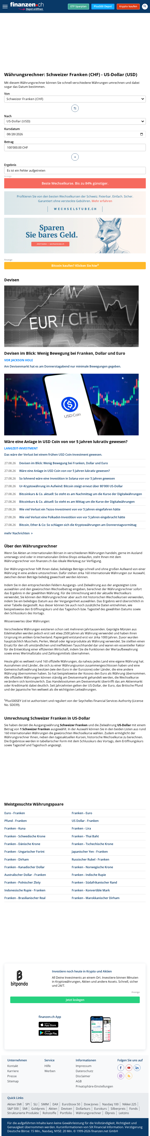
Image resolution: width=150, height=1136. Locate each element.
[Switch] (75, 108)
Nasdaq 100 (110, 1104)
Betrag (9, 142)
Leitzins (124, 1113)
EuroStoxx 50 (71, 1104)
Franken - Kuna (14, 828)
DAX (55, 1104)
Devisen (11, 279)
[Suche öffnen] (145, 6)
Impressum (83, 1066)
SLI (35, 1104)
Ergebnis (10, 165)
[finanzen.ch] (27, 4)
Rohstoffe (49, 1113)
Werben (49, 1071)
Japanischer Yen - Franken (90, 852)
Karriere (13, 1071)
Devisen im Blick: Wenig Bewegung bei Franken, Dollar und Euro (64, 353)
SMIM (45, 1104)
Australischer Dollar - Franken (25, 875)
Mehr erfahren (102, 201)
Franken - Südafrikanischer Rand (94, 882)
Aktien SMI (14, 1104)
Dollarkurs (83, 1109)
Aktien (53, 1109)
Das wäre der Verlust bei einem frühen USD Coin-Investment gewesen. (53, 455)
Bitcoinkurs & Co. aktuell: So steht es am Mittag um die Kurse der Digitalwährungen (77, 502)
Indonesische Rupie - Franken (24, 890)
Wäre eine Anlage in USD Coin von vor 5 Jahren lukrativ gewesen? (66, 441)
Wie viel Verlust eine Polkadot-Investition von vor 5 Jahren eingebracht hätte (72, 517)
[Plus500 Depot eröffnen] (31, 9)
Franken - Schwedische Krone (24, 836)
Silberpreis (118, 1109)
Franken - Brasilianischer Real (24, 898)
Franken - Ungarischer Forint (24, 852)
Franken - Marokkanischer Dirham (95, 898)
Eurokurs (100, 1109)
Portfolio (66, 1113)
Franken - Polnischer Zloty (22, 882)
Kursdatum (12, 129)
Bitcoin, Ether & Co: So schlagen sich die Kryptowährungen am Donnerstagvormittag (77, 525)
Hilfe (47, 1066)
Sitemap (13, 1081)
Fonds (133, 1109)
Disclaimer (83, 1076)
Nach (8, 116)
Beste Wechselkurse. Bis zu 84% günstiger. (75, 183)
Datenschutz (84, 1071)
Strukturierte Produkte (23, 1113)
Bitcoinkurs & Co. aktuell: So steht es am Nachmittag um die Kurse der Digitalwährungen (80, 494)
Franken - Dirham (16, 859)
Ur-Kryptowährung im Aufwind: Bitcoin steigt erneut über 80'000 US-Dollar (71, 486)
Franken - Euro (82, 813)
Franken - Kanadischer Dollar (24, 867)
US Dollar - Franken (85, 821)
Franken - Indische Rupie (89, 875)
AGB (79, 1081)
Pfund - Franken (15, 821)
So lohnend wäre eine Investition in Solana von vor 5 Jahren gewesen (67, 478)
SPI (27, 1104)
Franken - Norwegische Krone (92, 867)
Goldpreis (38, 1109)
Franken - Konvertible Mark (91, 890)
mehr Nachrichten (17, 533)
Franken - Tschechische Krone (92, 844)
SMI (24, 1109)
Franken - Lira (81, 828)
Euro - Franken (14, 813)
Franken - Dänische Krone (22, 844)
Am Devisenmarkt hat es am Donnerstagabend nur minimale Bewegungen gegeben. (62, 366)
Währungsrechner (88, 1113)
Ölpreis (110, 1113)
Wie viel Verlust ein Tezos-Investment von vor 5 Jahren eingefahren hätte (69, 509)
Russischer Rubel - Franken (90, 859)
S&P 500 (13, 1109)
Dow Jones (91, 1104)
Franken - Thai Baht (85, 836)
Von (7, 94)
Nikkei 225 (129, 1104)
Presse (12, 1076)
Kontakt (12, 1066)
